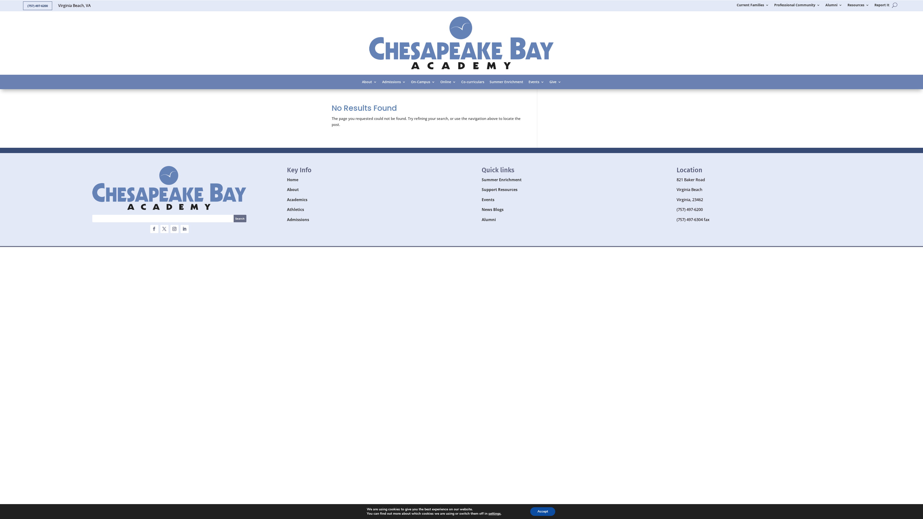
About (367, 82)
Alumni (831, 5)
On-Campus (420, 82)
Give (552, 82)
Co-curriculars (472, 82)
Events (534, 82)
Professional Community (794, 5)
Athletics (295, 209)
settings (494, 514)
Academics (297, 199)
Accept (542, 511)
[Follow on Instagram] (174, 229)
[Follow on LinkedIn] (185, 229)
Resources (856, 5)
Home (292, 179)
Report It (881, 5)
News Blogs (493, 209)
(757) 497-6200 (37, 6)
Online (445, 82)
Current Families (750, 5)
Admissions (391, 82)
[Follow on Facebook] (154, 229)
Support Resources (500, 189)
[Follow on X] (164, 229)
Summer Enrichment (506, 82)
